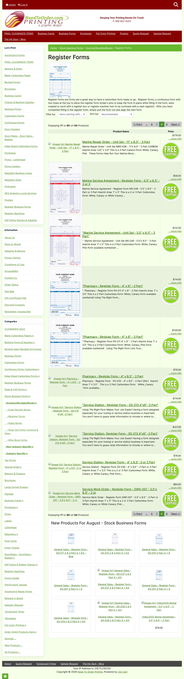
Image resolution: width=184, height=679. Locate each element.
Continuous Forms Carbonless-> (22, 369)
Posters (124, 33)
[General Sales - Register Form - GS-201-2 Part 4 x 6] (159, 538)
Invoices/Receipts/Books (99, 47)
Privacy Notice (13, 257)
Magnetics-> (11, 534)
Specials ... (10, 638)
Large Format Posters (16, 487)
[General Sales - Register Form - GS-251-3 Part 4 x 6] (159, 574)
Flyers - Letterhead (15, 159)
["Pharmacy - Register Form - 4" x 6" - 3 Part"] (65, 342)
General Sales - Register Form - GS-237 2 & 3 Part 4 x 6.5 (115, 586)
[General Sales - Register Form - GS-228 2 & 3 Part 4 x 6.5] (115, 606)
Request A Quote (14, 598)
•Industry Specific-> (16, 453)
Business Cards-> (14, 500)
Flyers (8, 514)
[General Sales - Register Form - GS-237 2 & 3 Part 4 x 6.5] (115, 574)
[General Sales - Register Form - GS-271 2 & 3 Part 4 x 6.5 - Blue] (71, 538)
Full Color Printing (105, 33)
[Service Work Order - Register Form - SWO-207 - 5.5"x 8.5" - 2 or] (65, 496)
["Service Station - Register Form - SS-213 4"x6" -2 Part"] (65, 410)
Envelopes (85, 33)
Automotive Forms (15, 55)
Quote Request (141, 33)
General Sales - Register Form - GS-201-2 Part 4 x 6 (159, 551)
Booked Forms (12, 82)
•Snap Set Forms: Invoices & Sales (21, 431)
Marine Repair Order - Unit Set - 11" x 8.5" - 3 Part (116, 142)
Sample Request (162, 33)
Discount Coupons (15, 304)
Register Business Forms (18, 206)
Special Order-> (13, 467)
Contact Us (11, 277)
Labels (8, 520)
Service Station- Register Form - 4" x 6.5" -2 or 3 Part (118, 462)
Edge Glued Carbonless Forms (21, 146)
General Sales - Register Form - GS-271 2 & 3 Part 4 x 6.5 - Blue (71, 553)
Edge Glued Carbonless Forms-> (22, 376)
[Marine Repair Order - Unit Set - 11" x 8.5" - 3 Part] (65, 147)
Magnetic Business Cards (18, 173)
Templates (10, 618)
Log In (24, 4)
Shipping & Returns (15, 251)
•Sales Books (13, 423)
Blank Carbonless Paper (17, 75)
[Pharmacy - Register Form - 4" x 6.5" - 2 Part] (65, 382)
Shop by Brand (13, 244)
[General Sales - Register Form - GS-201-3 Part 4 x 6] (71, 574)
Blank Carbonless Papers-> (19, 335)
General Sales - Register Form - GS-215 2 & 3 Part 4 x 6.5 (115, 551)
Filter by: (50, 114)
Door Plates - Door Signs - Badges (19, 138)
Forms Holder (12, 578)
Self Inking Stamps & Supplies (21, 220)
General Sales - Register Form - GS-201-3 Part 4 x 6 (71, 587)
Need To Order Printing (90, 671)
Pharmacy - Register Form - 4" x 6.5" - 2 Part (112, 376)
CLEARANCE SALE (15, 329)
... (146, 124)
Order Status (11, 284)
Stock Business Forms (71, 47)
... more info (175, 138)
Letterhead (10, 527)
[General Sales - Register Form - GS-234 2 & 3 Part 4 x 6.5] (71, 607)
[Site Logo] (32, 19)
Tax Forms (10, 460)
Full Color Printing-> (15, 625)
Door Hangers (12, 129)
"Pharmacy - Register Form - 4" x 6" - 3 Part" (112, 336)
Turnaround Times (14, 611)
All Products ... (12, 652)
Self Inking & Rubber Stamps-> (21, 564)
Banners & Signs (13, 68)
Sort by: (94, 113)
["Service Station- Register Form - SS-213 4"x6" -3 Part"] (65, 439)
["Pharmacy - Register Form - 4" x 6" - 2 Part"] (65, 291)
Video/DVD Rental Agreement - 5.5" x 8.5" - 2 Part (159, 618)
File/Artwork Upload (16, 584)
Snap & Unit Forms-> (16, 389)
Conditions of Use (14, 264)
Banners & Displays (15, 473)
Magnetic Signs (13, 179)
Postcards (10, 186)
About (7, 663)
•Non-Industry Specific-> (19, 446)
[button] (175, 4)
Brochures (10, 89)
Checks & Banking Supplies (19, 102)
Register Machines (14, 213)
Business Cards (46, 33)
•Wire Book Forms (16, 440)
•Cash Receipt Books (18, 409)
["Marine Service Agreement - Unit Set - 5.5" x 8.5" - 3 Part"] (65, 240)
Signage (9, 493)
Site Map (9, 291)
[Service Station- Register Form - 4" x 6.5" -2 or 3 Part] (65, 467)
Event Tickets (12, 547)
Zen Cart (123, 671)
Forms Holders (12, 166)
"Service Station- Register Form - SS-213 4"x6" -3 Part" (120, 433)
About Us (10, 237)
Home (12, 4)
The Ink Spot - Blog (15, 39)
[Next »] (175, 124)
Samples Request (14, 605)
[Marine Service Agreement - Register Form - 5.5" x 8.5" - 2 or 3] (65, 187)
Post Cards (11, 541)
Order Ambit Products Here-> (21, 631)
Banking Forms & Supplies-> (20, 342)
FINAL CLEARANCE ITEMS (18, 33)
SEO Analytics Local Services (20, 193)
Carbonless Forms (14, 115)
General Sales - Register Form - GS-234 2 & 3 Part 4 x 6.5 (71, 620)
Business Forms (67, 33)
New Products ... (13, 645)
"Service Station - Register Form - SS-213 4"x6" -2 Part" (120, 405)
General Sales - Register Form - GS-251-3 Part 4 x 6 (159, 587)
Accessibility (11, 271)
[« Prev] (138, 124)
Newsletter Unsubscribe (18, 311)
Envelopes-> (11, 507)
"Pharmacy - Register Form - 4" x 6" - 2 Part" (112, 286)
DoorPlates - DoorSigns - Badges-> (18, 556)
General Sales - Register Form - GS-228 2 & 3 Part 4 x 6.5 (115, 618)
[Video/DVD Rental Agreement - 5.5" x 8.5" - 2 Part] (159, 606)
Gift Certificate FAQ (15, 298)
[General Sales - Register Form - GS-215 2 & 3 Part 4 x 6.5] (115, 538)
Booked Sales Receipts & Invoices (23, 349)
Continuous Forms (14, 122)
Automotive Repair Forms (18, 591)
